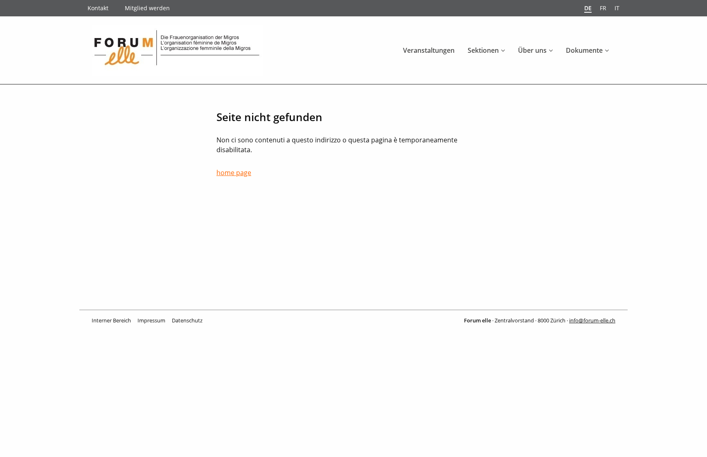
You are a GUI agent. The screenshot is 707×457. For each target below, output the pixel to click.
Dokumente (584, 50)
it (617, 8)
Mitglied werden (147, 8)
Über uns (532, 50)
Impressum (151, 320)
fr (603, 8)
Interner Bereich (111, 320)
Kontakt (98, 8)
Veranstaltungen (429, 50)
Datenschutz (187, 320)
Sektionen (483, 50)
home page (233, 172)
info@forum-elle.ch (592, 320)
